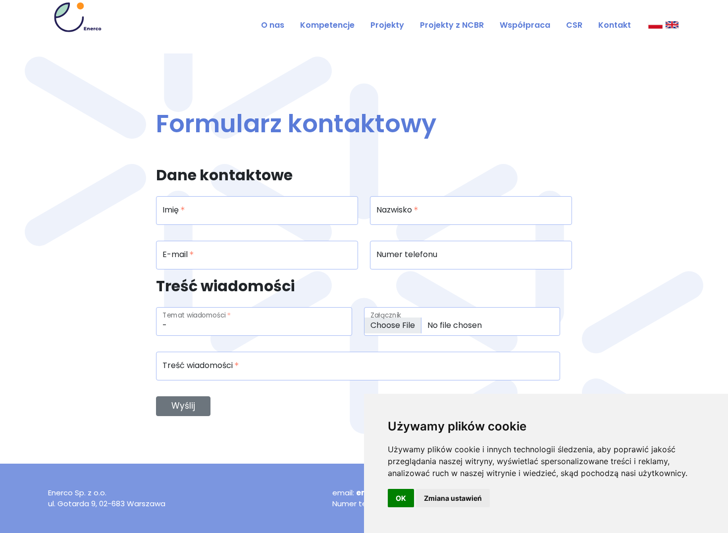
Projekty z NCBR (452, 25)
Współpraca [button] (525, 25)
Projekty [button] (387, 25)
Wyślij (183, 406)
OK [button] (401, 498)
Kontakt (614, 25)
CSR (574, 25)
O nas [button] (272, 25)
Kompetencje (327, 25)
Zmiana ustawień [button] (453, 498)
